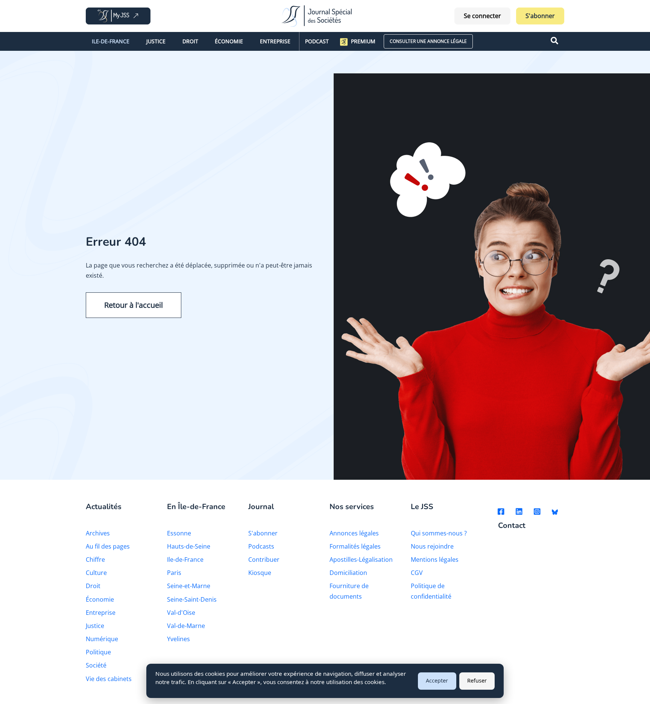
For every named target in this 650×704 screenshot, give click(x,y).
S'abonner (540, 16)
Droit (190, 41)
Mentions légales (435, 559)
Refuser (477, 680)
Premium (363, 41)
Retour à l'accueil (133, 305)
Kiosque (259, 573)
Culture (96, 573)
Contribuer (263, 559)
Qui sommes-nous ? (439, 533)
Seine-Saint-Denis (192, 599)
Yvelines (178, 639)
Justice (156, 41)
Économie (229, 41)
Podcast (317, 41)
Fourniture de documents (349, 591)
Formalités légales (355, 546)
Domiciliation (348, 573)
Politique (98, 652)
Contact (511, 526)
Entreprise (275, 41)
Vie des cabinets (109, 679)
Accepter (437, 680)
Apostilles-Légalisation (361, 559)
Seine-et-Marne (188, 586)
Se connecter (482, 16)
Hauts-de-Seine (188, 546)
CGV (417, 573)
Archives (98, 533)
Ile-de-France (110, 41)
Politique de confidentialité (431, 591)
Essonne (179, 533)
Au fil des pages (108, 546)
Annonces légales (354, 533)
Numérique (102, 639)
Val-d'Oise (181, 612)
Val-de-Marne (186, 626)
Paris (174, 573)
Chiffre (95, 559)
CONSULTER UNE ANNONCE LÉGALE (428, 41)
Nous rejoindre (432, 546)
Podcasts (261, 546)
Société (96, 665)
